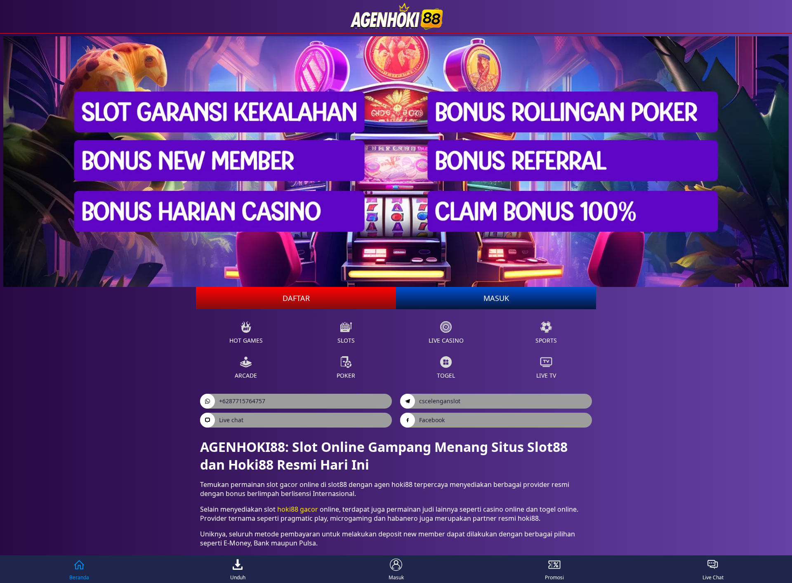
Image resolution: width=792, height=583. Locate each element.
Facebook (432, 420)
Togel (446, 375)
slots (346, 340)
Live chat (231, 420)
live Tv (546, 375)
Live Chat (713, 577)
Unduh (237, 577)
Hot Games (246, 340)
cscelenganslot (439, 401)
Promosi (554, 577)
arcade (246, 375)
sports (546, 340)
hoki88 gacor (297, 509)
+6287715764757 (242, 401)
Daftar (296, 298)
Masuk (496, 298)
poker (346, 375)
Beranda (79, 577)
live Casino (446, 340)
